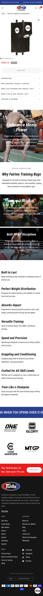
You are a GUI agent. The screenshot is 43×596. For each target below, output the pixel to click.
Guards (3, 537)
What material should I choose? (15, 83)
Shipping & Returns (9, 99)
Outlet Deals (5, 524)
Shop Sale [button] (34, 470)
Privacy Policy (6, 554)
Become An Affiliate (29, 524)
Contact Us (26, 534)
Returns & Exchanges (29, 537)
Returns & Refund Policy (9, 557)
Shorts (3, 534)
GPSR (3, 564)
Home (3, 13)
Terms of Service (7, 560)
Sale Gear (4, 521)
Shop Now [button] (4, 511)
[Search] (36, 8)
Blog (23, 527)
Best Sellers (5, 527)
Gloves (3, 531)
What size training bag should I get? (17, 89)
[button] (38, 591)
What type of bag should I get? (15, 94)
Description (6, 78)
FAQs (24, 531)
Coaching (4, 541)
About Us (25, 521)
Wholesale (25, 541)
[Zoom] (39, 20)
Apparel (4, 544)
